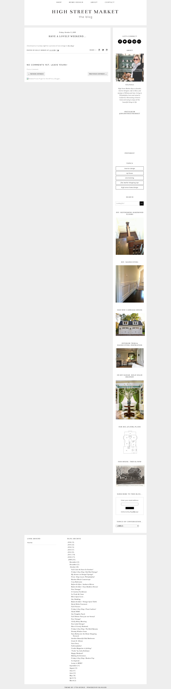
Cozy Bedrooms (76, 582)
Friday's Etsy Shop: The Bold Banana (84, 629)
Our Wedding (75, 599)
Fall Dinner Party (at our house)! (83, 616)
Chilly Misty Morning (79, 621)
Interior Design (129, 168)
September (73, 666)
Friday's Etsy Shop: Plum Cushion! (83, 609)
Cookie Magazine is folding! (81, 648)
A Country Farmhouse (79, 592)
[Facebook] (120, 42)
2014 (69, 547)
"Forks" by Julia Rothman (80, 651)
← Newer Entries (36, 74)
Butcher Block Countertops (81, 579)
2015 (69, 545)
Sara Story (75, 643)
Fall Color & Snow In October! (82, 569)
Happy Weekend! (77, 653)
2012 (69, 552)
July (71, 671)
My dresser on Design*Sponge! (82, 574)
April (71, 678)
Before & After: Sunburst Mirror (82, 584)
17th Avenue (79, 687)
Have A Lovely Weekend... (80, 626)
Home (29, 542)
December (73, 562)
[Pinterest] (129, 42)
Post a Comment (32, 69)
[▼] (67, 559)
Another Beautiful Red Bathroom (82, 638)
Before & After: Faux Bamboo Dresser (84, 587)
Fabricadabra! (76, 646)
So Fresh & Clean (77, 594)
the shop (71, 46)
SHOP (59, 2)
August (72, 668)
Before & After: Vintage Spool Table (84, 602)
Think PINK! (75, 611)
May (71, 675)
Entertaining (129, 178)
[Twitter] (125, 42)
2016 (69, 542)
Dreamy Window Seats (79, 631)
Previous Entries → (98, 74)
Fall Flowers (75, 606)
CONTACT (110, 2)
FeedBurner (134, 512)
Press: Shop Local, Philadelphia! (83, 577)
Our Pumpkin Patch (78, 614)
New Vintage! (76, 589)
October (73, 567)
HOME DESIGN (76, 2)
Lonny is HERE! (76, 663)
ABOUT (94, 2)
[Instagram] (134, 42)
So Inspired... (76, 661)
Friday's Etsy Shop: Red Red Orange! (84, 572)
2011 (69, 554)
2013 (69, 550)
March (72, 680)
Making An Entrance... (79, 656)
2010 (69, 557)
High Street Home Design (129, 187)
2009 (70, 559)
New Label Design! (78, 624)
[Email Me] (139, 42)
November (73, 564)
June (71, 673)
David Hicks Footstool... (79, 604)
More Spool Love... (78, 597)
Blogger (102, 687)
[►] (67, 542)
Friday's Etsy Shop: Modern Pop (82, 658)
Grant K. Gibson (77, 641)
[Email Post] (57, 50)
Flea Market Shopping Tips (130, 182)
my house (129, 173)
